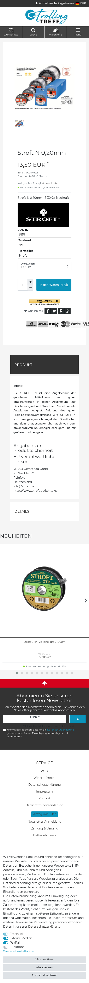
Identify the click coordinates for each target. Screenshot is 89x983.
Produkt (23, 365)
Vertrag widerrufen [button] (44, 814)
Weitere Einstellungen (19, 951)
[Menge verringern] (30, 288)
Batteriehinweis (44, 835)
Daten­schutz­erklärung (44, 785)
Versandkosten (50, 183)
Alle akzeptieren (44, 959)
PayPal (15, 942)
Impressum (44, 791)
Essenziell (17, 934)
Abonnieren (77, 719)
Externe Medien (21, 938)
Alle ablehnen (44, 967)
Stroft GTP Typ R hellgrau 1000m (44, 641)
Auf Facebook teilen (47, 311)
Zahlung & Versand (44, 828)
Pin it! (61, 311)
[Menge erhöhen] (30, 282)
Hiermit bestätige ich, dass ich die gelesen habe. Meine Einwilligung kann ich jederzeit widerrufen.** (40, 733)
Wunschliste (35, 310)
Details (21, 511)
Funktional (17, 947)
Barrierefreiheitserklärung (45, 805)
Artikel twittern (54, 311)
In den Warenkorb (52, 285)
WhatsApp (67, 311)
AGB (44, 771)
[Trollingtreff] (45, 16)
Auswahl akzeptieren (44, 975)
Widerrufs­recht (45, 778)
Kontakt (44, 798)
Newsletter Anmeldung (44, 821)
